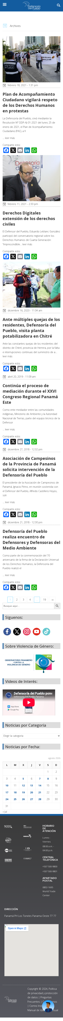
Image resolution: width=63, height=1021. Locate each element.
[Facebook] (7, 631)
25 (15, 799)
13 (31, 785)
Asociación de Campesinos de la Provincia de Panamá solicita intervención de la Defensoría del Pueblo (29, 467)
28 (39, 799)
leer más (10, 138)
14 (39, 785)
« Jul (5, 811)
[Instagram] (27, 631)
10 (6, 785)
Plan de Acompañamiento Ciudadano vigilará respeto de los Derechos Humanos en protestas (30, 102)
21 (39, 792)
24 (6, 799)
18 (15, 792)
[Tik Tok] (46, 631)
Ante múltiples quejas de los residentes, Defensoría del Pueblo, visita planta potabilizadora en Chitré (31, 328)
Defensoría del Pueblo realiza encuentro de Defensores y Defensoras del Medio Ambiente (31, 539)
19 (44, 599)
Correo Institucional (40, 1005)
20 (31, 792)
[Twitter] (17, 631)
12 (23, 785)
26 (23, 799)
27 (31, 799)
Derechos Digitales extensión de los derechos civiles (29, 218)
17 (6, 792)
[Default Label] (36, 631)
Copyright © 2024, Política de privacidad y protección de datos (42, 993)
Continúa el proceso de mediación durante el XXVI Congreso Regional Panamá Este (30, 394)
